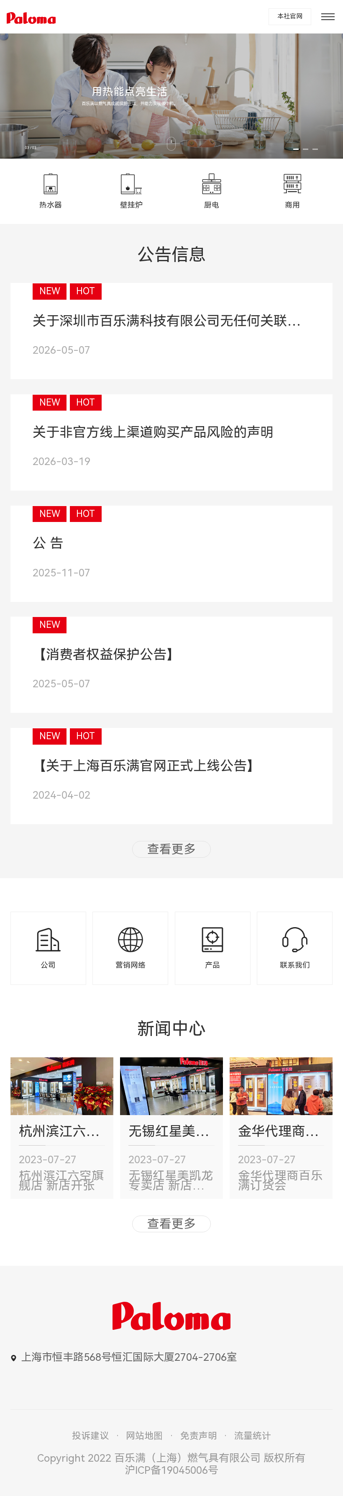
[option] (171, 96)
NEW (49, 291)
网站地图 (144, 1436)
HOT (85, 291)
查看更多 (171, 849)
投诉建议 (90, 1436)
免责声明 (198, 1436)
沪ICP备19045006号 (171, 1470)
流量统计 (252, 1436)
